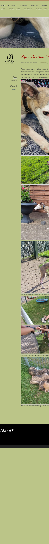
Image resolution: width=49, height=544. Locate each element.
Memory (44, 5)
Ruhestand (34, 5)
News (3, 5)
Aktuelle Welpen (15, 9)
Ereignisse (43, 63)
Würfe (3, 9)
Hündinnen (23, 5)
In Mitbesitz (28, 9)
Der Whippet (12, 5)
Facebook (14, 89)
